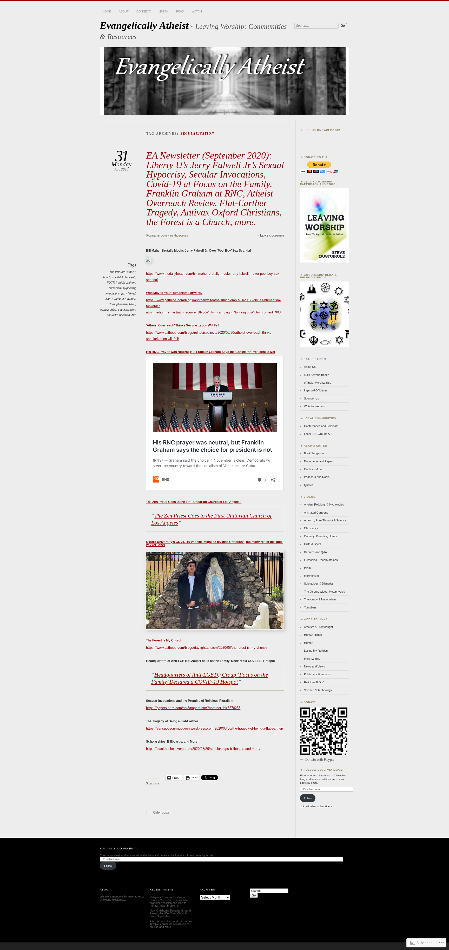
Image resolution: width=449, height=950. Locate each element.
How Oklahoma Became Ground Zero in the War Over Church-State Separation (170, 913)
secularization (126, 309)
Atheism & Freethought (318, 626)
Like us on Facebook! (322, 130)
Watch (197, 11)
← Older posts (159, 812)
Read (180, 11)
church (106, 277)
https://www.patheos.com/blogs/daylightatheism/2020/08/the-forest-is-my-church (206, 648)
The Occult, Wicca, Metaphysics (324, 591)
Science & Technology (318, 690)
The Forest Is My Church (164, 640)
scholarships (108, 309)
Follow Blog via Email (323, 769)
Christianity (311, 528)
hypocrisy (129, 288)
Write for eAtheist (315, 406)
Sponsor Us (311, 398)
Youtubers (310, 607)
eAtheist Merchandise (317, 382)
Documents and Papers (319, 461)
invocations (112, 293)
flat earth (129, 277)
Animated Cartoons (316, 512)
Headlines (181, 235)
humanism (115, 288)
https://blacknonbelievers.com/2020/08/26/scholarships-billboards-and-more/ (203, 749)
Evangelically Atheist (144, 25)
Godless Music (313, 469)
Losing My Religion (316, 650)
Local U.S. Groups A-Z (318, 433)
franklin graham (125, 282)
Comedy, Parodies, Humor (320, 536)
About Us (310, 366)
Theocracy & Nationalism (320, 599)
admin (165, 235)
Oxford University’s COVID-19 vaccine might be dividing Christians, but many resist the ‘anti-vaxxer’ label (214, 543)
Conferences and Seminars (321, 426)
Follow (308, 798)
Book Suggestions (315, 453)
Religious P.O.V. (314, 682)
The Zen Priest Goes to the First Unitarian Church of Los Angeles (193, 502)
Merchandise (312, 658)
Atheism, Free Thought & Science (325, 520)
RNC (132, 304)
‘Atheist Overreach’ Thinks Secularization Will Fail (182, 325)
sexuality (112, 314)
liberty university (115, 298)
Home (106, 11)
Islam (307, 567)
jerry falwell (128, 293)
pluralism (122, 304)
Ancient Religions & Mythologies (324, 504)
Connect (143, 11)
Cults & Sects (312, 544)
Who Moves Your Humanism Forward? (174, 293)
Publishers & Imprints (317, 674)
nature (131, 298)
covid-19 (117, 277)
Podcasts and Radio (316, 477)
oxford (111, 304)
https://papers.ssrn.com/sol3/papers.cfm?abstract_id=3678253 (193, 708)
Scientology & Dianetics (319, 583)
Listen (163, 11)
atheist (131, 271)
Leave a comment (272, 235)
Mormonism (311, 575)
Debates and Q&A (315, 552)
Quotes (308, 485)
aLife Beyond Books (316, 374)
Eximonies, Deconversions (321, 559)
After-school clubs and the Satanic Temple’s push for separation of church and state (171, 924)
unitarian (124, 314)
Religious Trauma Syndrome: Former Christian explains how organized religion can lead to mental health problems (169, 901)
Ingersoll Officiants (315, 390)
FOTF (110, 282)
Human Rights (313, 634)
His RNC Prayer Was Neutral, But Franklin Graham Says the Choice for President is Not (210, 352)
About (124, 11)
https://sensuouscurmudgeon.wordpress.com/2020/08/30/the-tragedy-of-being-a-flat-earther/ (214, 728)
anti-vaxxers (118, 271)
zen (133, 314)
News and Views (314, 666)
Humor (308, 642)
